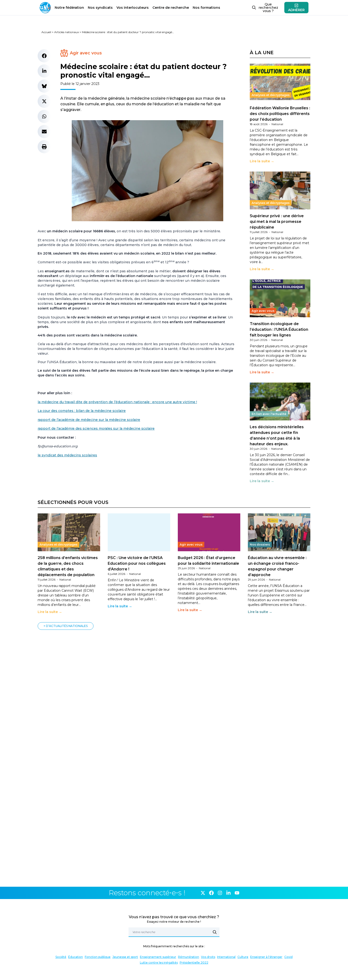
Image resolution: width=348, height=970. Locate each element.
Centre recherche (170, 7)
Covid (288, 957)
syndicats (100, 7)
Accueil (46, 32)
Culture (242, 957)
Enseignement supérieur (158, 957)
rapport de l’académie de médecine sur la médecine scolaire (89, 420)
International (226, 957)
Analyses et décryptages (271, 95)
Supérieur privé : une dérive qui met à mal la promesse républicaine (277, 221)
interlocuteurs (132, 7)
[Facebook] (211, 893)
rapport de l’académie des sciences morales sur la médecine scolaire (96, 428)
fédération (69, 7)
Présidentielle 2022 (194, 962)
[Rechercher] (214, 932)
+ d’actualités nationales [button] (66, 626)
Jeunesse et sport (125, 957)
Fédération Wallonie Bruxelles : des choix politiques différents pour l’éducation (280, 114)
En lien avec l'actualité (269, 414)
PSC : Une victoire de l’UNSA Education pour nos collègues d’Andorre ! (137, 563)
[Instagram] (220, 893)
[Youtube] (237, 893)
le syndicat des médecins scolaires (67, 455)
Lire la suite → (262, 161)
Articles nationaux (66, 32)
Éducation (75, 957)
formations (206, 7)
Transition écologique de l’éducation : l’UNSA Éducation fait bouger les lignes (279, 329)
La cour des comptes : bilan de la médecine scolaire (82, 411)
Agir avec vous (86, 53)
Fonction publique (98, 957)
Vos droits (208, 957)
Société (60, 957)
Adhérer (296, 10)
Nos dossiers (260, 544)
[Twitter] (203, 893)
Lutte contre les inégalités (159, 962)
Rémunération (188, 957)
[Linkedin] (228, 893)
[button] (44, 55)
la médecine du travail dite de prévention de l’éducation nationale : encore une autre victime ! (117, 402)
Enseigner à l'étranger (266, 957)
